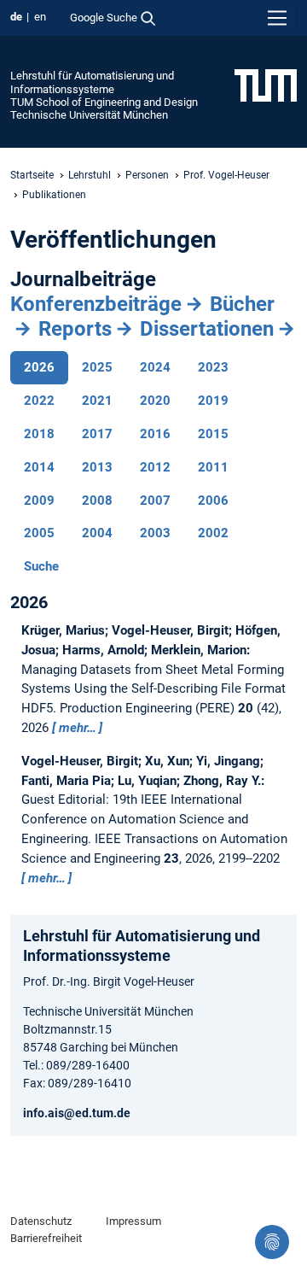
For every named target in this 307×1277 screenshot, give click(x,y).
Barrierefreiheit (46, 1238)
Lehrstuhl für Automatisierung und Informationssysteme (92, 82)
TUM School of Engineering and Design (104, 102)
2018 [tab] (39, 434)
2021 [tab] (97, 400)
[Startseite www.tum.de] (266, 84)
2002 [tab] (213, 533)
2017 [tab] (97, 434)
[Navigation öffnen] (277, 17)
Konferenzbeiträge (96, 304)
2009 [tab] (39, 500)
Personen (147, 175)
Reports (75, 329)
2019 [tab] (213, 400)
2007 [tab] (155, 500)
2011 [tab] (213, 467)
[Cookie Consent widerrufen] (272, 1242)
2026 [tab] (39, 367)
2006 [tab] (213, 500)
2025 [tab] (97, 367)
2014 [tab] (39, 467)
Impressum (133, 1221)
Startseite (32, 175)
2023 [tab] (213, 367)
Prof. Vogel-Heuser (226, 175)
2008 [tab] (97, 500)
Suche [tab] (41, 566)
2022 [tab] (39, 400)
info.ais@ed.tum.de (76, 1113)
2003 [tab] (155, 533)
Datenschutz (41, 1221)
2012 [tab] (155, 467)
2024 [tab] (155, 367)
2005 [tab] (39, 533)
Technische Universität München (89, 114)
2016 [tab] (155, 434)
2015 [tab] (213, 434)
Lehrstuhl (89, 175)
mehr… (77, 727)
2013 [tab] (97, 467)
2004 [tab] (97, 533)
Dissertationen (207, 329)
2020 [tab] (155, 400)
